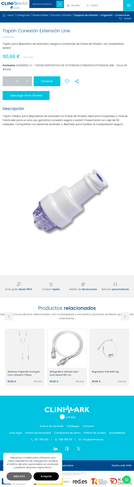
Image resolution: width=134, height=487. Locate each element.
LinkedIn (55, 449)
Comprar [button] (47, 81)
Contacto (88, 426)
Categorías (23, 15)
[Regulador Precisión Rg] (109, 348)
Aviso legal (15, 432)
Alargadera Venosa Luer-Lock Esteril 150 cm (64, 373)
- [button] (7, 81)
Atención (115, 289)
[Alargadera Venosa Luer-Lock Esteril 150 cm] (67, 348)
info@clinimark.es (93, 439)
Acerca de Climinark (51, 426)
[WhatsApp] (127, 480)
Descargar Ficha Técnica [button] (26, 95)
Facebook (67, 449)
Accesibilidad (117, 432)
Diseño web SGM (121, 465)
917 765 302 (41, 439)
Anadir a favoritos (67, 83)
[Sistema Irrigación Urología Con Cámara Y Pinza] (24, 348)
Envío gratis (18, 289)
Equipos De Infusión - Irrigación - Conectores (102, 15)
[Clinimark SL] (14, 5)
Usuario (75, 5)
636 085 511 (65, 439)
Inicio (11, 15)
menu (128, 5)
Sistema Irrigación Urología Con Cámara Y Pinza (24, 373)
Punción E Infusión (61, 15)
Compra (51, 289)
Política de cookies (95, 432)
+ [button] (27, 81)
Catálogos (73, 426)
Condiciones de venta (67, 432)
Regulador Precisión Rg (105, 371)
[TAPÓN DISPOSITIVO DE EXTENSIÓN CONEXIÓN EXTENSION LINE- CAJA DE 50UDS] (67, 201)
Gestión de (83, 289)
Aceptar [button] (46, 476)
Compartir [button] (77, 81)
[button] (59, 4)
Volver (127, 18)
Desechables (40, 15)
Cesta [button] (94, 5)
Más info (19, 476)
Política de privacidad (38, 432)
